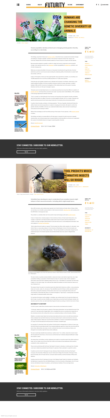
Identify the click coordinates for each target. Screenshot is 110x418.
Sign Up (26, 151)
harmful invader (71, 214)
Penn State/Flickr (38, 194)
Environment (80, 4)
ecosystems (88, 215)
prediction (88, 222)
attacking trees (67, 210)
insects (87, 72)
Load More (55, 405)
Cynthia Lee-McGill (79, 37)
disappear (51, 65)
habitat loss (68, 65)
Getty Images (25, 42)
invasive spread (75, 111)
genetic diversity (35, 91)
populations (88, 74)
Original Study (35, 126)
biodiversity (89, 65)
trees (86, 224)
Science (28, 4)
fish (86, 67)
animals (87, 63)
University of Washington (89, 230)
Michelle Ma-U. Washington (81, 186)
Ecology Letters (51, 56)
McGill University (88, 81)
